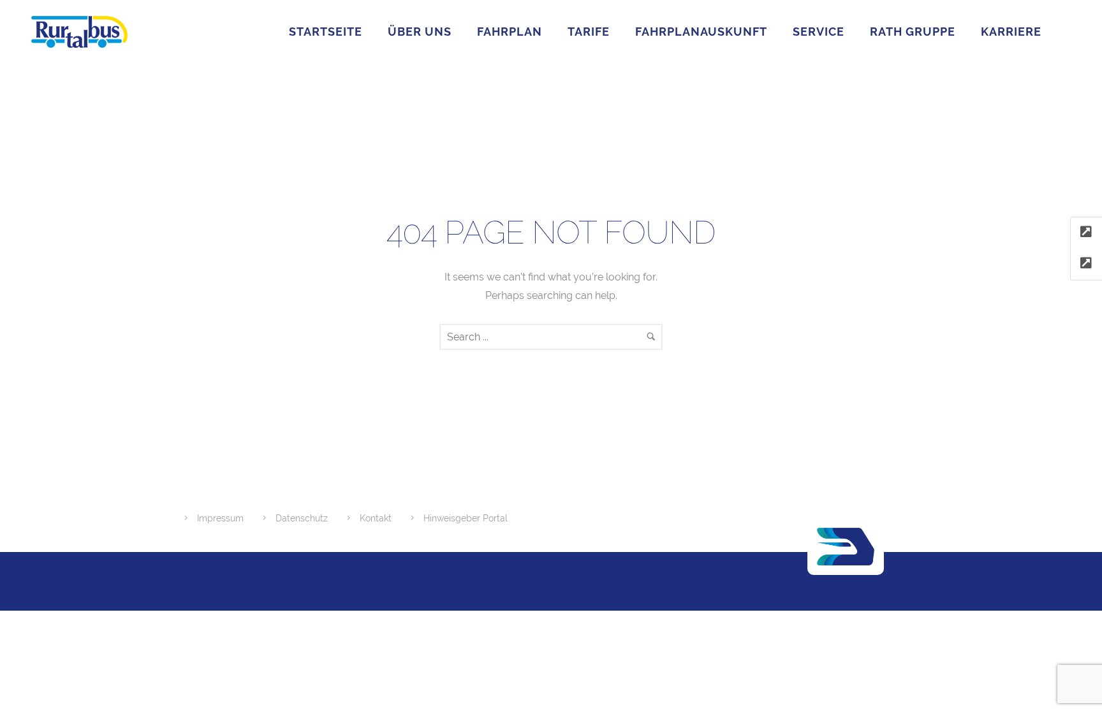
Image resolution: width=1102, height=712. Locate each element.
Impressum (220, 518)
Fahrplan (509, 31)
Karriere (1011, 31)
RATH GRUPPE (912, 31)
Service (818, 31)
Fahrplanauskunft (701, 31)
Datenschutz (302, 518)
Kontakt (376, 518)
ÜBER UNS (420, 31)
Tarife (589, 31)
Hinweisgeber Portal (465, 518)
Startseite (325, 31)
